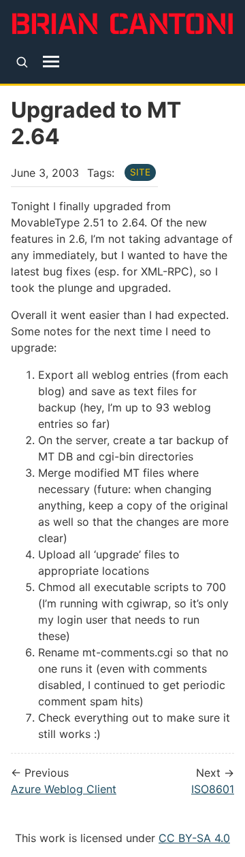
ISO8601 (212, 789)
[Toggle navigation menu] (51, 61)
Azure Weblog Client (63, 789)
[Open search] (22, 61)
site (140, 172)
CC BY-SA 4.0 (194, 838)
